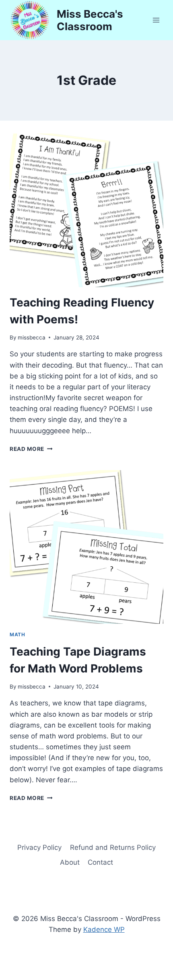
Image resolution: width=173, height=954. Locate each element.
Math (17, 634)
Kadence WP (104, 929)
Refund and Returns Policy (113, 847)
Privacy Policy (39, 847)
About (70, 862)
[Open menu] (155, 20)
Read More (31, 449)
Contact (100, 862)
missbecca (31, 337)
